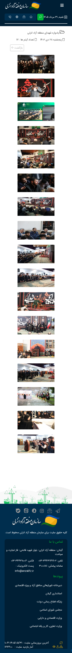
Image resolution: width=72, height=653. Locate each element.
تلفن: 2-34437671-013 (51, 561)
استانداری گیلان (54, 593)
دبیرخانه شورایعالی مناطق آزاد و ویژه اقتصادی (38, 585)
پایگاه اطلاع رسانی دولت (49, 602)
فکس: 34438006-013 (22, 561)
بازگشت (18, 48)
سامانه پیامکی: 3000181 (51, 566)
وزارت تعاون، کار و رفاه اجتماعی (46, 626)
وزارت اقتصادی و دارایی (50, 618)
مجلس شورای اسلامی (51, 610)
